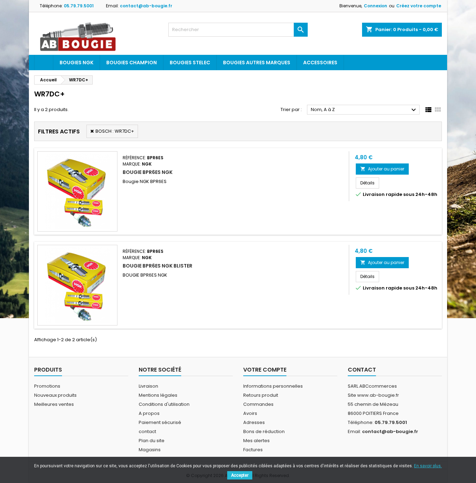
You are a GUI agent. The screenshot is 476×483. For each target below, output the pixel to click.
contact (147, 431)
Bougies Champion (131, 62)
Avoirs (250, 413)
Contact (362, 370)
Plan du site (151, 440)
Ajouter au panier (382, 169)
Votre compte (264, 370)
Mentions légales (158, 395)
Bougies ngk (76, 62)
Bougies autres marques (256, 62)
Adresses (254, 422)
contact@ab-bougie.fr (146, 6)
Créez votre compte (418, 6)
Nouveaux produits (55, 395)
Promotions (47, 386)
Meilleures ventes (54, 404)
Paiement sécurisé (160, 422)
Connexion (375, 6)
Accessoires (320, 62)
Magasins (150, 449)
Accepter (239, 475)
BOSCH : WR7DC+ (114, 131)
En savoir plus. (428, 465)
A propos (149, 413)
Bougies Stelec (190, 62)
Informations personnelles (273, 386)
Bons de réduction (264, 431)
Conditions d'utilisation (164, 404)
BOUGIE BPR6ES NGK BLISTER (157, 265)
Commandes (258, 404)
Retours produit (260, 395)
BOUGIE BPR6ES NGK (147, 172)
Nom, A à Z (364, 110)
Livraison (148, 386)
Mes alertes (256, 440)
